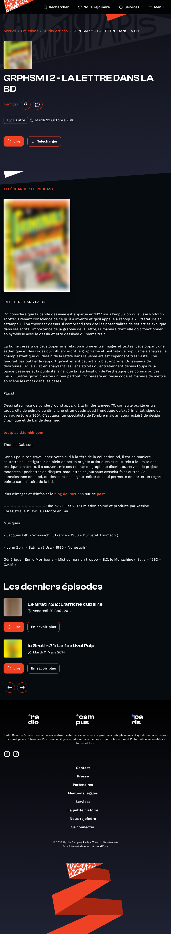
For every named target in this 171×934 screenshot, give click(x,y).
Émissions (29, 31)
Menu (159, 7)
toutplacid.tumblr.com (23, 432)
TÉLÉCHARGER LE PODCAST (28, 189)
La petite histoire (82, 810)
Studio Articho (55, 31)
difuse (104, 846)
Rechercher (59, 7)
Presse (83, 776)
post (101, 494)
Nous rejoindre (96, 7)
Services (131, 7)
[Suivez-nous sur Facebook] (7, 754)
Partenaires (83, 785)
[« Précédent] (10, 687)
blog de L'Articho (69, 494)
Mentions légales (83, 793)
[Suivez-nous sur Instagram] (16, 754)
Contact (83, 768)
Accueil (10, 31)
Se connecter (82, 827)
